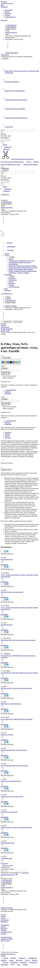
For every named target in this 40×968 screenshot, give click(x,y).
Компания (4, 921)
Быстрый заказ (6, 372)
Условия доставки (7, 939)
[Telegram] (19, 362)
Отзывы (7, 15)
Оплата (7, 436)
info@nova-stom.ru (11, 32)
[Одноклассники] (5, 362)
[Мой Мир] (8, 362)
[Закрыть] (2, 235)
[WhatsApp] (16, 362)
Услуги (3, 918)
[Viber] (13, 362)
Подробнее (4, 564)
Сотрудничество (10, 17)
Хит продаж (5, 920)
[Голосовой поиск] (3, 139)
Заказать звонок (10, 29)
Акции (3, 916)
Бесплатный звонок (11, 53)
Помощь (3, 933)
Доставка (8, 437)
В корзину (4, 368)
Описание (8, 432)
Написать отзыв (6, 469)
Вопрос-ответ (5, 940)
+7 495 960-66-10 (10, 25)
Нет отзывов (6, 357)
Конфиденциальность (8, 954)
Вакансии (8, 13)
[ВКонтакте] (3, 362)
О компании (9, 10)
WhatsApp (8, 393)
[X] (11, 362)
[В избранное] (5, 551)
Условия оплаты (6, 937)
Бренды (7, 12)
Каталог (3, 914)
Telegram (7, 392)
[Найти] (8, 139)
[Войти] (2, 228)
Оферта (3, 956)
